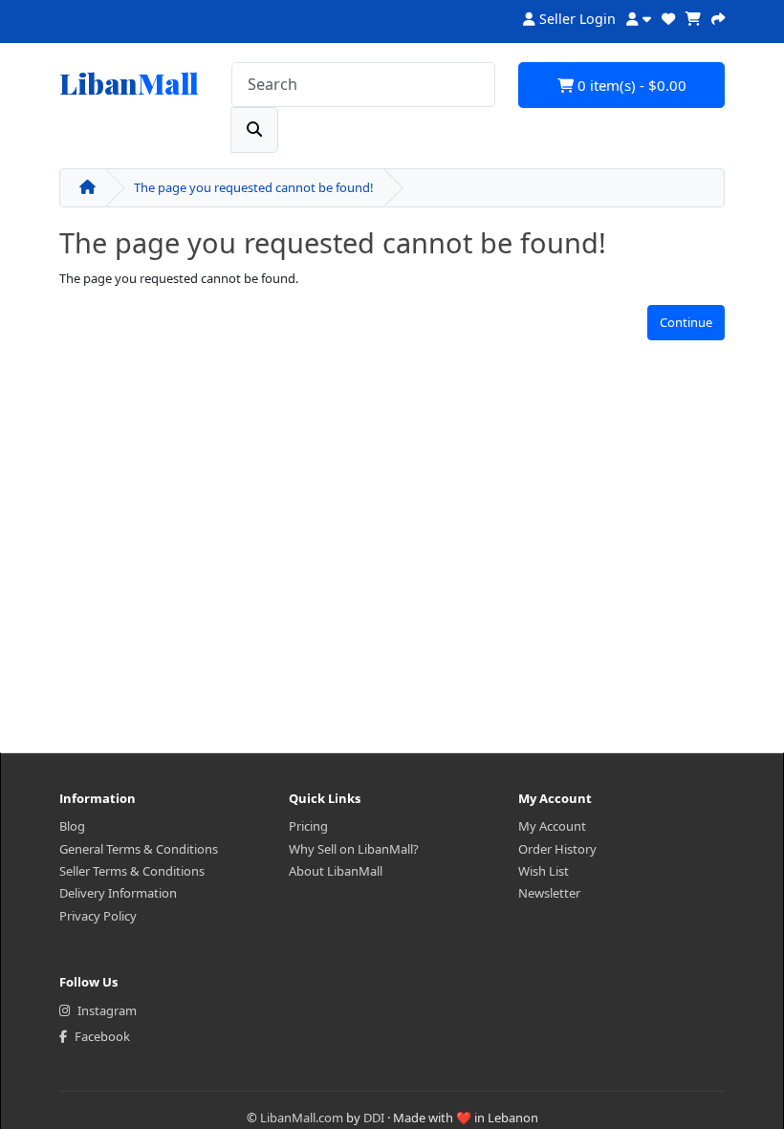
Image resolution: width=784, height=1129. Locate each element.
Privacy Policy (98, 915)
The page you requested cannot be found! (254, 187)
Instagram (107, 1010)
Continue (686, 322)
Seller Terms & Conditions (132, 870)
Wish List (543, 870)
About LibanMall (335, 870)
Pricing (308, 826)
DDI (373, 1117)
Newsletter (549, 892)
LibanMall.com (301, 1117)
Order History (557, 849)
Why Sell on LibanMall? (354, 849)
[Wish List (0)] (668, 16)
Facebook (102, 1036)
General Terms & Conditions (138, 849)
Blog (72, 826)
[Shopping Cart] (693, 16)
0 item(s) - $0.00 (630, 85)
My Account (552, 826)
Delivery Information (118, 892)
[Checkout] (718, 16)
